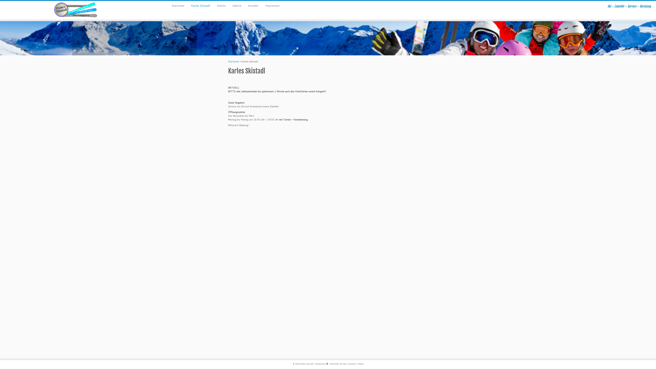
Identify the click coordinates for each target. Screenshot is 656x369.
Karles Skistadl (200, 6)
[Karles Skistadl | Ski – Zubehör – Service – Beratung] (75, 10)
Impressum (272, 6)
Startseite (178, 6)
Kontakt (253, 6)
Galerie (236, 6)
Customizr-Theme (355, 364)
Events (221, 6)
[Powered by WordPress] (327, 363)
